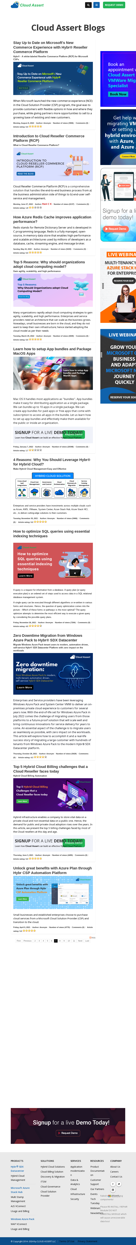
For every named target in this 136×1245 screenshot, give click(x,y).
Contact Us (116, 1176)
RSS (93, 938)
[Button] (96, 5)
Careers (114, 1171)
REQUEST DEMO (114, 4)
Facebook (112, 1183)
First (19, 941)
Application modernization (77, 1171)
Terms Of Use (66, 1241)
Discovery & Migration (53, 1176)
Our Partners (97, 1189)
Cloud (73, 1189)
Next (80, 941)
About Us (115, 1166)
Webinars (95, 1208)
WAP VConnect (19, 1224)
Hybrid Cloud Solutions (53, 1166)
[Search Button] (88, 5)
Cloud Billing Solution (52, 1171)
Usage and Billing (20, 1211)
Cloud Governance (50, 1186)
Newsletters (96, 1213)
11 (74, 941)
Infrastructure (77, 1194)
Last (87, 941)
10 (69, 941)
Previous (28, 941)
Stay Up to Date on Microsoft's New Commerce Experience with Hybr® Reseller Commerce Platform (50, 47)
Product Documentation (97, 1171)
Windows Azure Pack (22, 1219)
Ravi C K (47, 203)
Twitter (118, 1183)
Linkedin (112, 1189)
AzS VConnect (18, 1206)
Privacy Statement (87, 1241)
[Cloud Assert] (27, 6)
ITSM (43, 1181)
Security (74, 1199)
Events (94, 1194)
